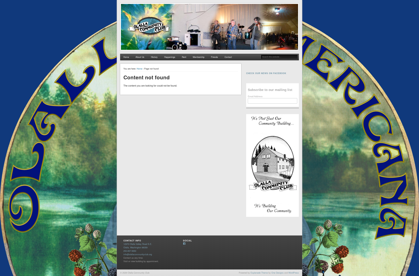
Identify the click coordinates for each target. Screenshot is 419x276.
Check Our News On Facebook (266, 73)
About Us (140, 57)
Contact (228, 57)
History (154, 57)
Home (126, 57)
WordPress (293, 272)
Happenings (169, 57)
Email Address (255, 96)
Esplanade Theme (259, 272)
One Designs (277, 272)
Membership (198, 57)
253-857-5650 (129, 250)
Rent (184, 57)
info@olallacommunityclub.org (137, 254)
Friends (214, 57)
